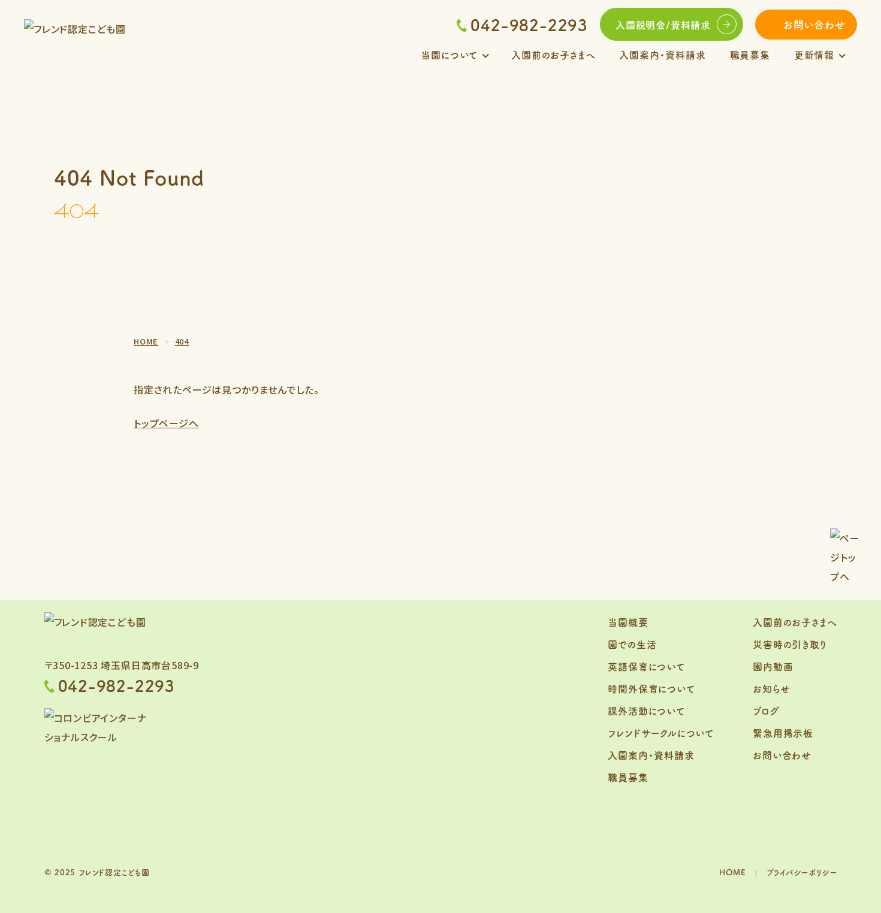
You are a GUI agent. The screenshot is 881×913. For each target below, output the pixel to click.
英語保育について (646, 666)
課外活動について (646, 710)
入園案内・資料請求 (662, 54)
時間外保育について (651, 688)
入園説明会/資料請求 (663, 24)
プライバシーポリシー (802, 872)
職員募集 (750, 54)
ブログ (766, 710)
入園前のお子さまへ (553, 54)
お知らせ (771, 688)
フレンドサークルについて (661, 732)
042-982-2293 (529, 24)
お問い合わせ (814, 24)
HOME (732, 872)
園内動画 (773, 666)
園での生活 (632, 644)
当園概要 (628, 621)
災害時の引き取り (789, 644)
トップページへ (166, 423)
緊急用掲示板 (783, 732)
